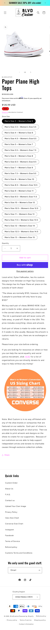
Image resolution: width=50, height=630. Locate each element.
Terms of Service (12, 541)
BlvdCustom (14, 616)
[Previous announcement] (5, 3)
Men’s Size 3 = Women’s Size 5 (19, 121)
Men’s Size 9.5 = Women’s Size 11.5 (21, 197)
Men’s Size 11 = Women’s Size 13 (19, 214)
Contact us (10, 500)
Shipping (5, 112)
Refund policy (11, 547)
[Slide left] (19, 72)
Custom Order (11, 483)
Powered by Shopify (26, 616)
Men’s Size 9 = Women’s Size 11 (19, 191)
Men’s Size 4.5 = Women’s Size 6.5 (20, 138)
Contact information (26, 624)
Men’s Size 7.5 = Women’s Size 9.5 (20, 173)
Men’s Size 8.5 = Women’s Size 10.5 (21, 185)
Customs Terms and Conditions (18, 553)
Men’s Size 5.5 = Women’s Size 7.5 (20, 150)
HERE (27, 357)
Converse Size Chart (14, 524)
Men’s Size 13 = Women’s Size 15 (20, 237)
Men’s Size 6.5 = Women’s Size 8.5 (20, 162)
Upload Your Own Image (15, 506)
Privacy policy (12, 620)
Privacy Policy (11, 512)
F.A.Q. (8, 494)
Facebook (9, 535)
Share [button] (7, 455)
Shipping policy (40, 620)
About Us (9, 489)
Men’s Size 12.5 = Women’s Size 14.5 (21, 232)
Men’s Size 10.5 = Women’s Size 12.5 (21, 208)
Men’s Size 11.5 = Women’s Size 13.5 (21, 220)
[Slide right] (30, 72)
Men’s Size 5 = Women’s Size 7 (19, 144)
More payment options (25, 271)
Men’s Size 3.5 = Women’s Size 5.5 (20, 127)
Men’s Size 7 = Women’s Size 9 (19, 168)
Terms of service (26, 620)
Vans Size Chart (12, 518)
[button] (5, 13)
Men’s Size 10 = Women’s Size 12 (20, 202)
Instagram (9, 530)
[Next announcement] (45, 3)
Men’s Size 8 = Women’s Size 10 (19, 179)
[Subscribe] (39, 570)
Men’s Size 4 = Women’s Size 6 (19, 133)
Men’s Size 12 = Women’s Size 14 (20, 226)
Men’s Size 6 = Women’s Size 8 (19, 156)
